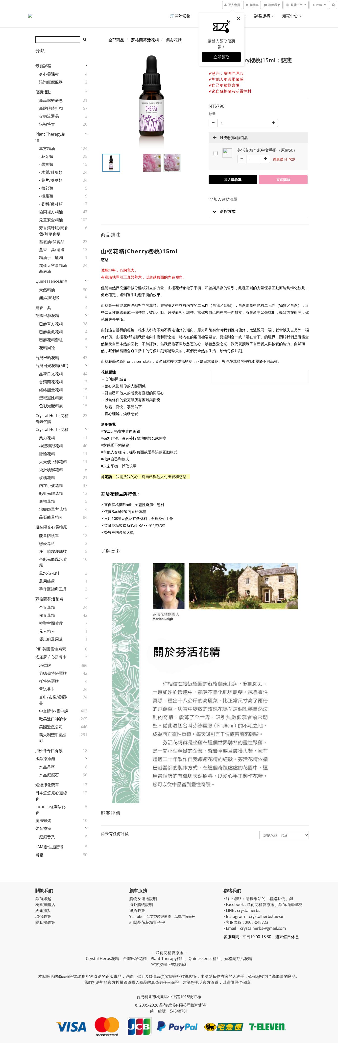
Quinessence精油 (51, 281)
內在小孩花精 (51, 485)
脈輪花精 (47, 453)
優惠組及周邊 (51, 639)
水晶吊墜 (47, 767)
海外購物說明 (141, 904)
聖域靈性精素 (51, 397)
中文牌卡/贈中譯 (53, 711)
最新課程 (43, 65)
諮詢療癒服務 (51, 82)
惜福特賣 (47, 124)
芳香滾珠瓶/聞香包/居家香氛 (53, 230)
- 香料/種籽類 (51, 204)
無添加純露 (49, 297)
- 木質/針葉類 (51, 172)
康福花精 (47, 501)
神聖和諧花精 (51, 446)
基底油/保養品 (51, 241)
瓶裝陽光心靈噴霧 (51, 527)
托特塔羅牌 (49, 681)
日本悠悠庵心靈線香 (51, 795)
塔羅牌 (45, 665)
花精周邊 (47, 347)
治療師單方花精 (53, 509)
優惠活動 (43, 92)
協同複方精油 (51, 212)
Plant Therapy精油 (50, 137)
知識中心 (290, 15)
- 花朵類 (46, 156)
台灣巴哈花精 (47, 357)
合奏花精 (47, 607)
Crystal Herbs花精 (52, 429)
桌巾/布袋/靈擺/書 (53, 700)
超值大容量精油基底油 (53, 268)
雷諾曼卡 (47, 689)
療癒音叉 (47, 837)
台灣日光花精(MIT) (51, 365)
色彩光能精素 (51, 405)
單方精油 (47, 148)
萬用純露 (47, 581)
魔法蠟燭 (43, 820)
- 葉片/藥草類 (51, 180)
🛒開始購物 (180, 15)
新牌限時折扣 (51, 108)
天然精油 (47, 289)
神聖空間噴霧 (51, 623)
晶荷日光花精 (51, 374)
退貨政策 (137, 910)
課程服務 (262, 15)
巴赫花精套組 (51, 339)
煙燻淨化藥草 (47, 785)
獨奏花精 (47, 615)
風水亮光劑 (49, 573)
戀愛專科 (47, 543)
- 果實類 (46, 164)
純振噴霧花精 (51, 469)
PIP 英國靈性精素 (50, 649)
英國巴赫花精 (47, 315)
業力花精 (47, 438)
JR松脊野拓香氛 (49, 750)
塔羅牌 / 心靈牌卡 (51, 657)
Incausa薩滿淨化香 (50, 809)
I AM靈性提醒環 (49, 846)
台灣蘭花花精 (51, 382)
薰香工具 (43, 307)
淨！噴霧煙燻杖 (53, 551)
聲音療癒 (43, 828)
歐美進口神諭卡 (53, 719)
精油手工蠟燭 (51, 257)
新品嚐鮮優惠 (51, 100)
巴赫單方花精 (51, 324)
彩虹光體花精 (51, 493)
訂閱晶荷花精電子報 (147, 922)
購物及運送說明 (143, 898)
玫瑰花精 (47, 477)
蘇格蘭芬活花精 (49, 599)
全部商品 (116, 40)
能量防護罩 (49, 535)
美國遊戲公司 (51, 727)
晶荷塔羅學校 (184, 916)
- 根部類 (46, 188)
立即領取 (221, 57)
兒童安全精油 (51, 220)
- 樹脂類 (46, 196)
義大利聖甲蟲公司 (53, 737)
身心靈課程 (49, 74)
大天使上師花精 (53, 461)
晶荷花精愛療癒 (159, 916)
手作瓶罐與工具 (53, 589)
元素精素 (47, 631)
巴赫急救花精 (51, 332)
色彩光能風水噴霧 (53, 562)
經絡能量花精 (51, 390)
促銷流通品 (49, 116)
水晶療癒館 (45, 758)
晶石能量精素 (51, 517)
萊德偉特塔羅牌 (53, 673)
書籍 (39, 854)
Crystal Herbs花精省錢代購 (52, 418)
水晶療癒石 (49, 775)
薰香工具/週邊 (51, 249)
